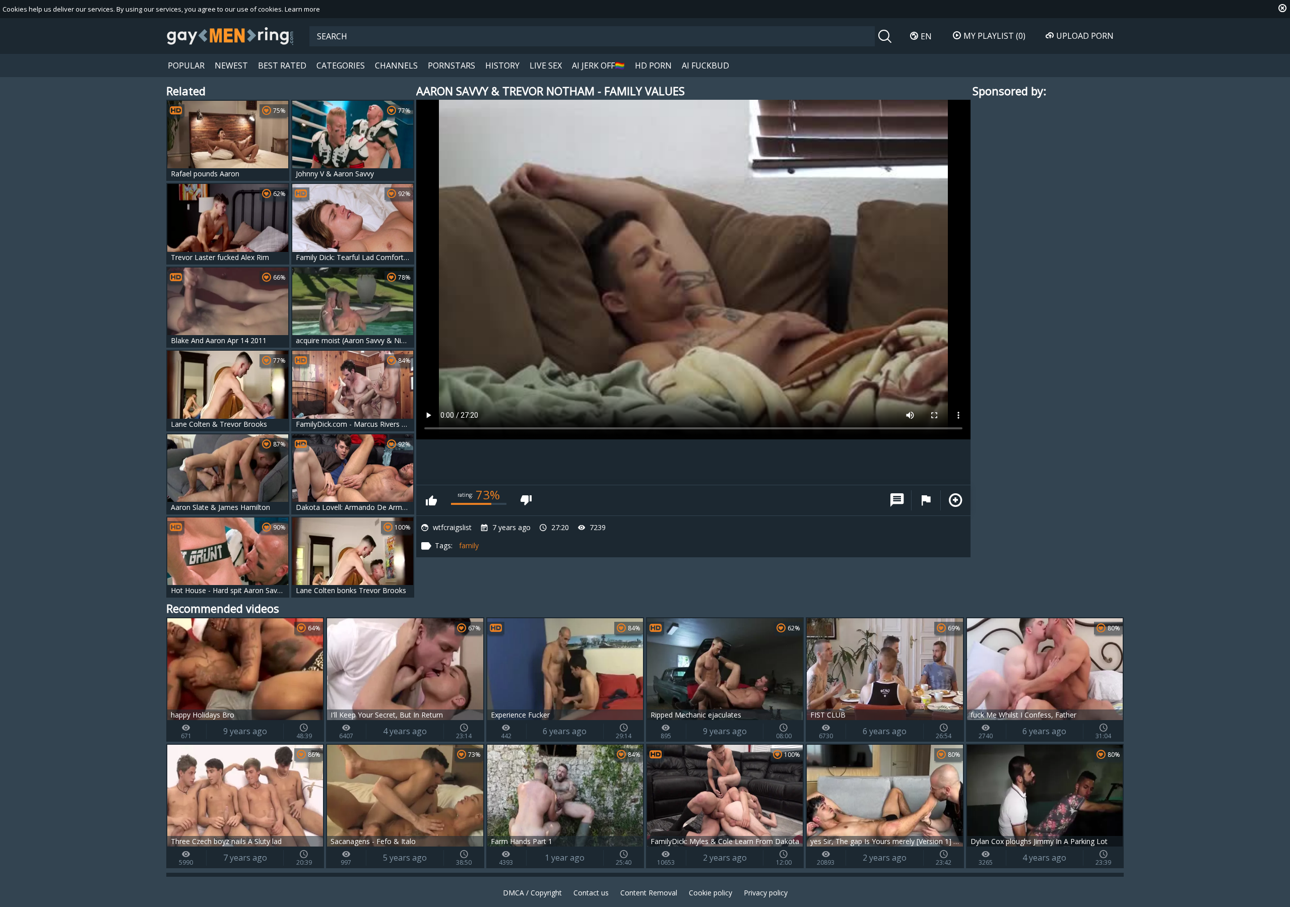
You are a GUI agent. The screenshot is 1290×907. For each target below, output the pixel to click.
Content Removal (648, 892)
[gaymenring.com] (230, 36)
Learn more (302, 9)
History (502, 65)
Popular (186, 65)
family (469, 545)
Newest (231, 65)
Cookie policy (710, 892)
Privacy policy (766, 892)
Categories (340, 65)
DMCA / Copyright (532, 892)
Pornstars (451, 65)
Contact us (591, 892)
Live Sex (546, 65)
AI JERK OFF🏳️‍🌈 (598, 65)
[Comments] (897, 500)
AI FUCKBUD (705, 65)
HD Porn (653, 65)
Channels (396, 65)
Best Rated (282, 65)
